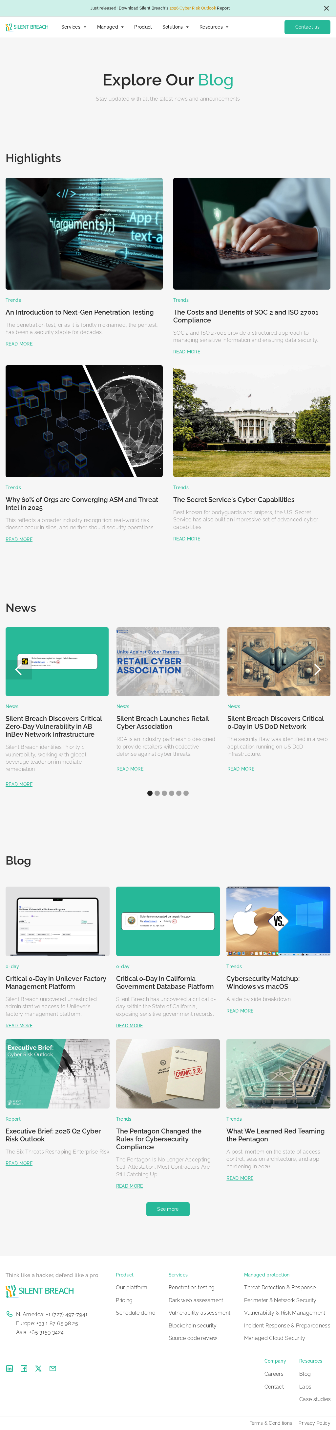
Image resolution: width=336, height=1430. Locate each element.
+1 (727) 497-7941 (67, 1314)
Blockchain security (193, 1326)
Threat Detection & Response (280, 1287)
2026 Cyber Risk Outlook (193, 8)
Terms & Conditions (271, 1423)
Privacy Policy (314, 1423)
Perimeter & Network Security (280, 1300)
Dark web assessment (196, 1300)
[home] (27, 27)
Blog (305, 1374)
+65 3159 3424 (46, 1332)
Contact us (307, 27)
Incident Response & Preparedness (287, 1326)
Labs (305, 1387)
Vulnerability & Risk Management (285, 1313)
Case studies (315, 1399)
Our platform (131, 1287)
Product (143, 27)
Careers (274, 1374)
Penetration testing (192, 1287)
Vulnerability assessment (200, 1313)
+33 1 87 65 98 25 (57, 1323)
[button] (74, 27)
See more (168, 1209)
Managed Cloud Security (274, 1338)
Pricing (124, 1300)
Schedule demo (135, 1313)
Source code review (193, 1338)
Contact (274, 1387)
